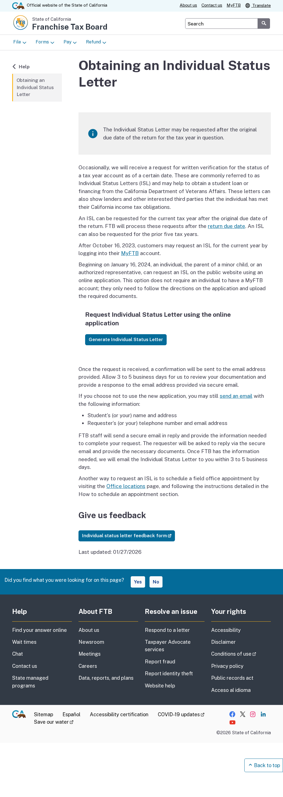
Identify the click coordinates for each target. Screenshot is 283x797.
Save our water (54, 722)
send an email (236, 396)
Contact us (211, 5)
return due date (226, 226)
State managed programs (30, 681)
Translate (261, 5)
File (17, 42)
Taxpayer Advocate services (168, 645)
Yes (138, 582)
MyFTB (234, 5)
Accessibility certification (119, 714)
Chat (17, 654)
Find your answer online (39, 630)
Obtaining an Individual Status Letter (35, 87)
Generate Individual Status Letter (126, 339)
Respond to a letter (167, 630)
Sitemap (43, 714)
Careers (87, 666)
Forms (42, 42)
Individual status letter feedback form (128, 535)
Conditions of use (241, 654)
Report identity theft (169, 673)
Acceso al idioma (231, 690)
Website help (160, 686)
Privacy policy (227, 666)
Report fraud (160, 661)
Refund (93, 42)
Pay (68, 42)
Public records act (232, 678)
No (156, 582)
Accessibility (226, 630)
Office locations (125, 486)
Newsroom (91, 642)
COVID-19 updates (181, 714)
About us (188, 5)
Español (71, 714)
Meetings (89, 654)
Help (27, 66)
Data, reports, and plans (105, 678)
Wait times (24, 642)
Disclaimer (223, 642)
